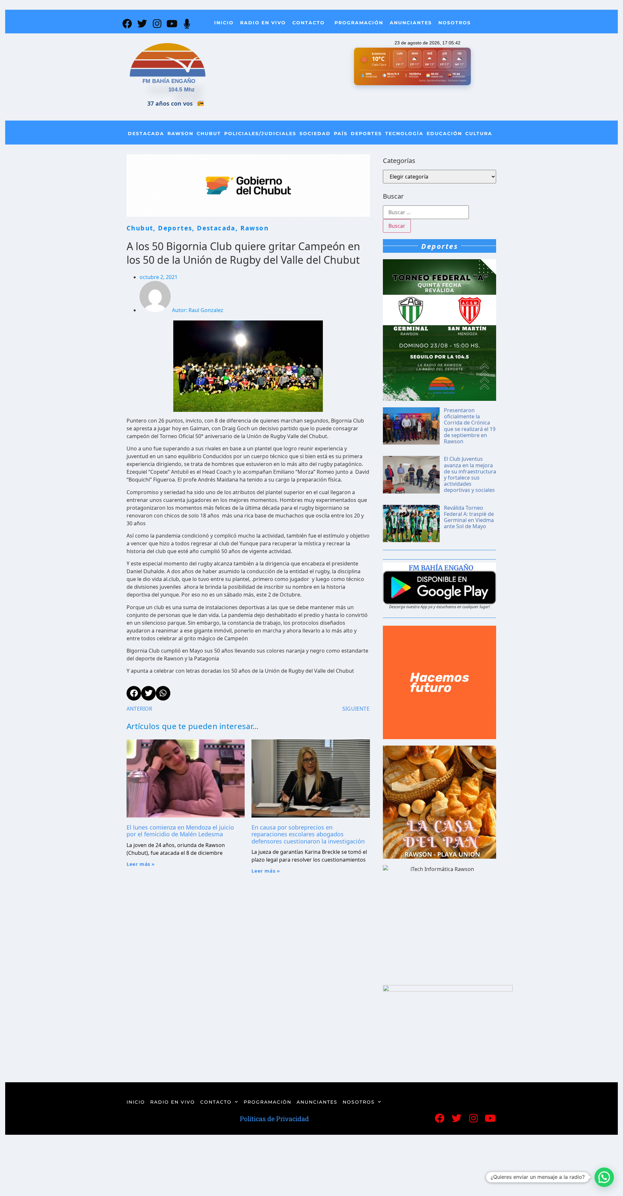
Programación (359, 23)
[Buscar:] (426, 212)
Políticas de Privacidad (274, 1118)
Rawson (180, 133)
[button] (604, 1177)
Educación (444, 133)
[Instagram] (157, 24)
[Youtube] (172, 24)
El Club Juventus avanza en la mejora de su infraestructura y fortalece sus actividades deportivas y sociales (470, 474)
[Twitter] (142, 24)
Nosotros (454, 23)
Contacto (308, 23)
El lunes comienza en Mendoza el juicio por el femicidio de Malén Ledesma (180, 830)
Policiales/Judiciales (260, 133)
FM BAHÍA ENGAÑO (169, 81)
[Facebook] (127, 24)
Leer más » (141, 864)
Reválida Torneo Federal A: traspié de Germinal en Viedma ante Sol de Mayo (469, 517)
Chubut (209, 133)
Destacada (146, 133)
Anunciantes (411, 23)
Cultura (478, 133)
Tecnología (404, 133)
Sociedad (315, 133)
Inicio (224, 23)
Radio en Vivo (263, 23)
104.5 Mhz (181, 90)
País (341, 133)
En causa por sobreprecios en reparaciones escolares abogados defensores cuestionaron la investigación (308, 834)
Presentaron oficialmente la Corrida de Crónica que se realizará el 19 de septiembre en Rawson (469, 426)
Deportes (366, 133)
